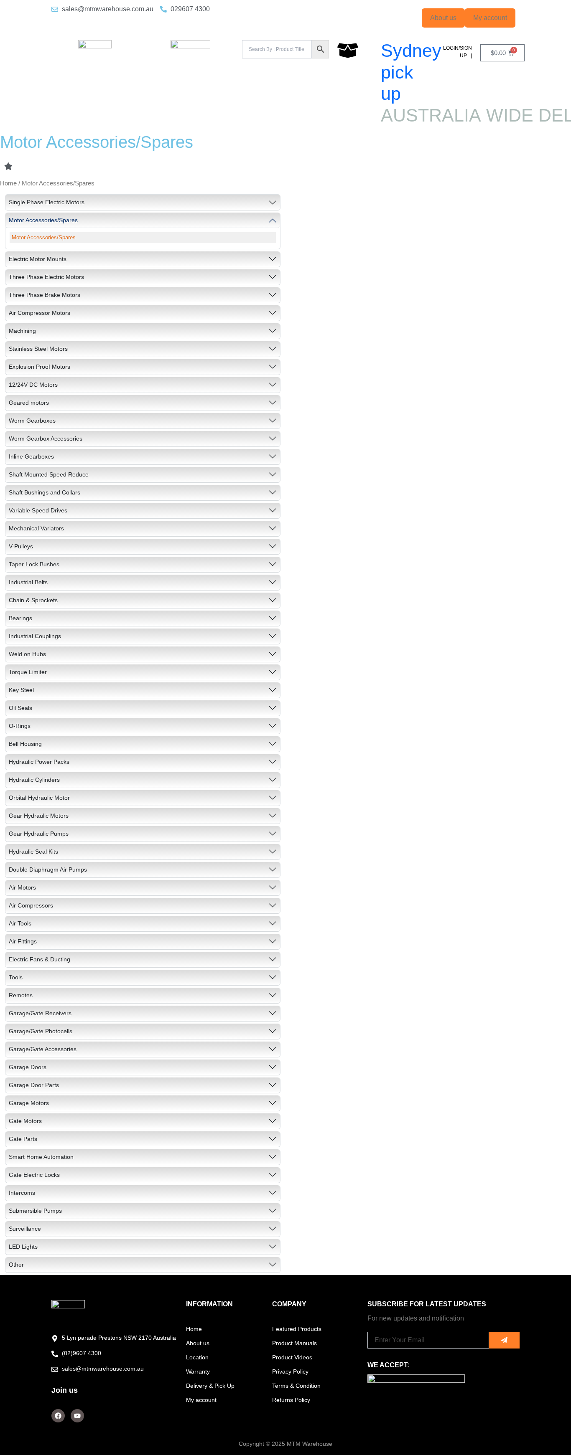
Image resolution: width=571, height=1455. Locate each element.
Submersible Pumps (35, 1210)
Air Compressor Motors (39, 312)
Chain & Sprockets (33, 600)
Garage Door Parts (34, 1085)
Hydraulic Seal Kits (33, 851)
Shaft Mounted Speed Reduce (49, 474)
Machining (22, 330)
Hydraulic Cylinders (34, 779)
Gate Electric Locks (34, 1174)
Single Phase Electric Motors (46, 202)
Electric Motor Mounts (37, 259)
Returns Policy (291, 1400)
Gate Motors (25, 1121)
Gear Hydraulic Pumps (39, 833)
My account (490, 17)
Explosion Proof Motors (39, 366)
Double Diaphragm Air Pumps (48, 869)
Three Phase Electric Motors (46, 277)
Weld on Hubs (27, 654)
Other (16, 1264)
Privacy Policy (290, 1371)
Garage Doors (27, 1067)
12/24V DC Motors (33, 384)
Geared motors (29, 402)
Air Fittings (23, 941)
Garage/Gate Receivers (40, 1013)
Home (8, 183)
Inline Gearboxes (31, 456)
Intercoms (22, 1192)
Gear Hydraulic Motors (39, 815)
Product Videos (292, 1357)
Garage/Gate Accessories (42, 1049)
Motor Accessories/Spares (43, 220)
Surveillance (25, 1228)
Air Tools (20, 923)
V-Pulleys (21, 546)
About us (443, 17)
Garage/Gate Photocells (40, 1031)
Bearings (20, 618)
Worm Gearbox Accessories (45, 438)
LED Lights (23, 1246)
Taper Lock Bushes (34, 564)
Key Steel (21, 690)
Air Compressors (31, 905)
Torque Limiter (28, 672)
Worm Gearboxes (32, 420)
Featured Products (296, 1329)
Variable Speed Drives (38, 510)
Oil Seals (20, 708)
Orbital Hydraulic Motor (39, 797)
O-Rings (20, 725)
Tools (16, 977)
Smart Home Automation (41, 1156)
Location (197, 1357)
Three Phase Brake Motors (44, 295)
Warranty (198, 1371)
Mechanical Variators (36, 528)
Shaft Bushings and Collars (44, 492)
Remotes (21, 995)
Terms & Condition (296, 1385)
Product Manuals (294, 1343)
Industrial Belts (28, 582)
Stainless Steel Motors (38, 348)
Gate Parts (23, 1139)
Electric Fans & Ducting (39, 959)
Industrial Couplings (35, 636)
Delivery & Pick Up (210, 1385)
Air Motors (22, 887)
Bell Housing (25, 743)
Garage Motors (29, 1103)
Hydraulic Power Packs (39, 761)
